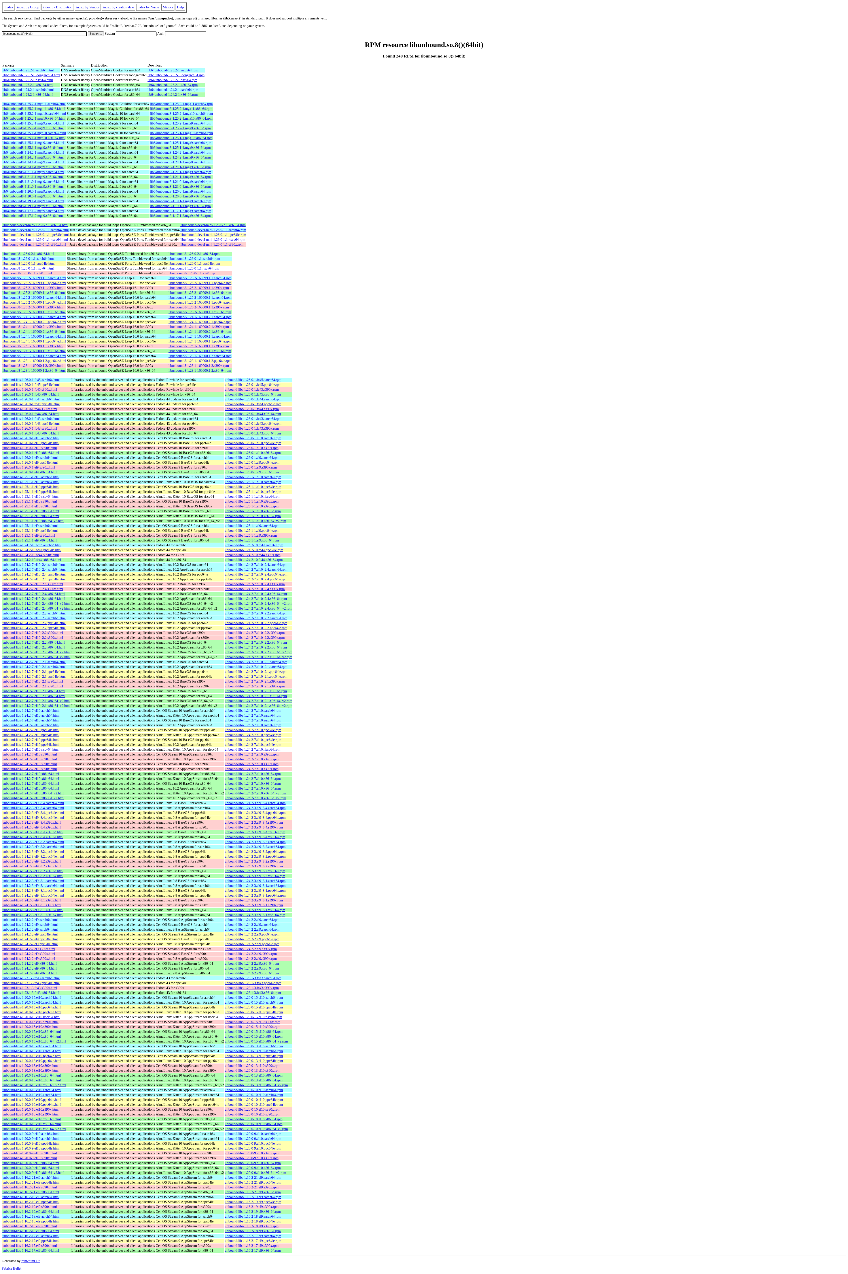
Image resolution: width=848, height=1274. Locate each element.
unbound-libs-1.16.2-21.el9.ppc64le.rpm (253, 1182)
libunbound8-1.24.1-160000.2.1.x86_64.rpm (199, 331)
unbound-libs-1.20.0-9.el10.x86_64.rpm (253, 1163)
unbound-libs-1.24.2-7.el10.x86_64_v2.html (33, 793)
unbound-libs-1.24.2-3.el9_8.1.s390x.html (31, 900)
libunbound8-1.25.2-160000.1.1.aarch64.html (34, 297)
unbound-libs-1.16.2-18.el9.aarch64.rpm (253, 1216)
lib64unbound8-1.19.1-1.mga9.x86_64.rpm (180, 206)
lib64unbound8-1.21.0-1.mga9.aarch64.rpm (180, 182)
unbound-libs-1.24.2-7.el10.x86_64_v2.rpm (255, 793)
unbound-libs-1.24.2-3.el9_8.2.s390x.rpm (254, 861)
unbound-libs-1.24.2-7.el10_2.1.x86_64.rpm (256, 691)
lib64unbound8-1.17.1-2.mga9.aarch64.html (33, 211)
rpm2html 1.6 (30, 1261)
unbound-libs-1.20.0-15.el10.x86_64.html (31, 1031)
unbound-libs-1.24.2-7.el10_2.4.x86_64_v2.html (36, 603)
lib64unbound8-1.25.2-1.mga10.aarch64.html (34, 113)
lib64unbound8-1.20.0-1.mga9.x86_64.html (33, 196)
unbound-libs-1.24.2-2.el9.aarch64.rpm (252, 920)
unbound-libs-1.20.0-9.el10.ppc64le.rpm (253, 1143)
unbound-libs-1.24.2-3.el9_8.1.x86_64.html (32, 910)
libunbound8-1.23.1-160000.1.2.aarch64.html (34, 356)
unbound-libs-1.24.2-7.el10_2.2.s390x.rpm (255, 633)
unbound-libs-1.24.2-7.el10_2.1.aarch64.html (34, 662)
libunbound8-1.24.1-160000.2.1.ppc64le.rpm (199, 322)
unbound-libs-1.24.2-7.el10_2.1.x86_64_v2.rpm (258, 701)
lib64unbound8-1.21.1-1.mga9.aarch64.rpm (180, 172)
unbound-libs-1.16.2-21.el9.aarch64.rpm (253, 1177)
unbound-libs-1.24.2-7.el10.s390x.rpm (251, 754)
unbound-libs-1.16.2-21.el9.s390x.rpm (251, 1187)
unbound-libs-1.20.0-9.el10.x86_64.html (30, 1163)
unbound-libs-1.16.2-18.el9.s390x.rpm (251, 1226)
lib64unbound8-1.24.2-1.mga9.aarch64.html (33, 152)
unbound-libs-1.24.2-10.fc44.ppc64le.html (31, 550)
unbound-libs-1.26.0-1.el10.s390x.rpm (251, 448)
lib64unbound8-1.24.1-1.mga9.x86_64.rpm (180, 167)
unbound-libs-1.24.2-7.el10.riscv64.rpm (252, 749)
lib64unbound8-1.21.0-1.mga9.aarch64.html (33, 182)
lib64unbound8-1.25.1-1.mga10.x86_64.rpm (181, 138)
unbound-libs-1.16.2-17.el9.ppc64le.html (30, 1241)
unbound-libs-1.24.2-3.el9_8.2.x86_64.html (32, 871)
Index (9, 7)
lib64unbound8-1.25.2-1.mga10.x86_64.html (33, 118)
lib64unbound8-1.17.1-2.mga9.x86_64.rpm (180, 216)
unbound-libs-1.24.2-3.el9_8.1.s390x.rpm (254, 900)
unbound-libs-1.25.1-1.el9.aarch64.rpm (252, 526)
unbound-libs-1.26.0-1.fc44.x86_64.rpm (253, 414)
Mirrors (168, 7)
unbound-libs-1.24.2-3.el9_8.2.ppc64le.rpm (255, 851)
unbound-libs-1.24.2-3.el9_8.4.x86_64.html (32, 832)
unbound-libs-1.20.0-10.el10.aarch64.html (31, 1090)
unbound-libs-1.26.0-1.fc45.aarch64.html (31, 380)
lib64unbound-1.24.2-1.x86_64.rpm (173, 94)
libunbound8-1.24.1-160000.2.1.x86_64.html (34, 331)
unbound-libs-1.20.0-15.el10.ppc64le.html (31, 1007)
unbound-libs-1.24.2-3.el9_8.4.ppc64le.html (33, 813)
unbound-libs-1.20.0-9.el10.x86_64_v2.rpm (255, 1173)
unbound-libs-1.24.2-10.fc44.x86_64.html (31, 560)
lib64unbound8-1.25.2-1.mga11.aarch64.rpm (181, 104)
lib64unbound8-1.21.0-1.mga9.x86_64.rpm (180, 186)
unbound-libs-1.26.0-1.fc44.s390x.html (29, 409)
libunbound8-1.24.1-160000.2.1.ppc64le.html (34, 322)
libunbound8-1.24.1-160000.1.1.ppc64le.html (34, 341)
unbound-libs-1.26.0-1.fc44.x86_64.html (30, 414)
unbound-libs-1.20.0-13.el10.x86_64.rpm (253, 1075)
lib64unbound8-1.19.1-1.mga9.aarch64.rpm (180, 201)
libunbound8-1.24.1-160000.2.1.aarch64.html (34, 317)
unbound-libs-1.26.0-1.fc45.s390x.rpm (252, 389)
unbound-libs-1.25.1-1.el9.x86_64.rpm (252, 540)
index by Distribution (57, 7)
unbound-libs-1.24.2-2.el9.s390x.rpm (251, 949)
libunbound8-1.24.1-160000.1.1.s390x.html (32, 346)
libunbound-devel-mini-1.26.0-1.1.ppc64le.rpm (213, 235)
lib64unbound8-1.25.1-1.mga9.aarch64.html (33, 143)
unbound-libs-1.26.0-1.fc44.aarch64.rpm (253, 399)
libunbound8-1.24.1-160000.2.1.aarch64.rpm (199, 317)
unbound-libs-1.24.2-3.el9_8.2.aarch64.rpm (255, 842)
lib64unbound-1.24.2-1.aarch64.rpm (173, 90)
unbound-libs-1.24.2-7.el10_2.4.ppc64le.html (34, 574)
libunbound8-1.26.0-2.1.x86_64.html (28, 254)
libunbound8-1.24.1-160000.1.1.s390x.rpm (198, 346)
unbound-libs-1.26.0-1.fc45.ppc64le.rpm (253, 384)
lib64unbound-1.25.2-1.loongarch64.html (31, 75)
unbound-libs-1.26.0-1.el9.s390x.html (28, 467)
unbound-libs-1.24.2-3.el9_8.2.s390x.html (31, 861)
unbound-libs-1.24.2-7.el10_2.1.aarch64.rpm (256, 662)
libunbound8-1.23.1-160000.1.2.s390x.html (32, 365)
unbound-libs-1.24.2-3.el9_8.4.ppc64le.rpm (255, 813)
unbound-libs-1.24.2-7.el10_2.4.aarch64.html (34, 564)
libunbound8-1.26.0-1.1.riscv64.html (28, 268)
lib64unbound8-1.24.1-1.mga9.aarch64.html (33, 162)
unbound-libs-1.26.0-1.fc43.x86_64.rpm (253, 433)
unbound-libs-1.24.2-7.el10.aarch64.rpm (253, 710)
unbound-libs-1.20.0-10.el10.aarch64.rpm (254, 1090)
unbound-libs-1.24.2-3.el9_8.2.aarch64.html (33, 842)
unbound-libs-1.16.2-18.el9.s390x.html (29, 1226)
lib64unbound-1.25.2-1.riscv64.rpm (172, 80)
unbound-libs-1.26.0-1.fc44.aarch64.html (31, 399)
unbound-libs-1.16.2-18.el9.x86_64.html (30, 1231)
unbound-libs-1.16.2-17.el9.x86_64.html (30, 1250)
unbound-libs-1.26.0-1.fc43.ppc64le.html (31, 423)
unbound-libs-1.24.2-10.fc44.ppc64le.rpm (254, 550)
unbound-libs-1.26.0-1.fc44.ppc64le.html (31, 404)
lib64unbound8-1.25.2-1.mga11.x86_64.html (33, 109)
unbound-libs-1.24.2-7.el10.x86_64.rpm (253, 774)
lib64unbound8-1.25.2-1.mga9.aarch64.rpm (180, 123)
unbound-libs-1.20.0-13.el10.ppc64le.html (31, 1056)
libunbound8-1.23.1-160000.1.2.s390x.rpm (198, 365)
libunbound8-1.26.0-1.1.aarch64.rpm (194, 258)
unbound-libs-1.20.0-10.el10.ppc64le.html (31, 1100)
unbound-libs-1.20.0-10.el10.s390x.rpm (252, 1109)
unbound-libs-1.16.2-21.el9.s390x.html (29, 1187)
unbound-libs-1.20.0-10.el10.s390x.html (30, 1109)
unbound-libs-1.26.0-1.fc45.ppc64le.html (31, 384)
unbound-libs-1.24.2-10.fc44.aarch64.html (31, 545)
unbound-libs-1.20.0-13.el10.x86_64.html (31, 1075)
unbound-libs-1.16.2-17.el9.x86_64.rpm (253, 1250)
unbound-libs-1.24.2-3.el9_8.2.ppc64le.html (33, 851)
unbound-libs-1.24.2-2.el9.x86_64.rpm (252, 963)
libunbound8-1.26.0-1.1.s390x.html (27, 273)
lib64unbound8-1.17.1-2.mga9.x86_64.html (33, 216)
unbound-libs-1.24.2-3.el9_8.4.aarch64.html (33, 803)
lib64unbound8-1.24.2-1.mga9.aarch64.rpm (180, 152)
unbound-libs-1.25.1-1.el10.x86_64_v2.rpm (255, 521)
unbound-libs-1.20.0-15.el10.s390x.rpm (252, 1022)
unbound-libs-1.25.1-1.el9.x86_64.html (29, 540)
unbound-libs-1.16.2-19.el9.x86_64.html (30, 1211)
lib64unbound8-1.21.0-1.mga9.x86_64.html (33, 186)
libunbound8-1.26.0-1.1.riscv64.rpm (193, 268)
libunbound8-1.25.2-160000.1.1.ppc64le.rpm (199, 302)
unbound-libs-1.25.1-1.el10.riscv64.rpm (252, 496)
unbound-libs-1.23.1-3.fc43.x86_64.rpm (253, 993)
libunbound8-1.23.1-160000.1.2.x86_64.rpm (199, 370)
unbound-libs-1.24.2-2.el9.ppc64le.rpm (252, 934)
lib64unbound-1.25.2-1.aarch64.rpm (173, 70)
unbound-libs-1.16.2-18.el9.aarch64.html (30, 1216)
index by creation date (118, 7)
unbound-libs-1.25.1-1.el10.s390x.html (29, 501)
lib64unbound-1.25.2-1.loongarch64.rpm (176, 75)
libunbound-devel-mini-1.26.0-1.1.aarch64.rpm (213, 230)
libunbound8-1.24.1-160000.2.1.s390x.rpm (198, 327)
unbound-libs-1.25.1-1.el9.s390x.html (28, 535)
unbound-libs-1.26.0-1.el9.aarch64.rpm (252, 457)
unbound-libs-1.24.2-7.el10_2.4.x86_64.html (33, 594)
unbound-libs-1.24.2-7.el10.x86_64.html (30, 774)
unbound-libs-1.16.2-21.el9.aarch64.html (30, 1177)
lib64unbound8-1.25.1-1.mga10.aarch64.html (34, 133)
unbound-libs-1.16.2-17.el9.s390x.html (29, 1245)
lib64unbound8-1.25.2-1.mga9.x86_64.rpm (180, 128)
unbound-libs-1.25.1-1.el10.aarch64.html (30, 477)
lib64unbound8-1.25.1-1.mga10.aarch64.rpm (181, 133)
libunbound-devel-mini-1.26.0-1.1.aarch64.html (35, 230)
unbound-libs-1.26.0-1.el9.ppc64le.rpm (252, 462)
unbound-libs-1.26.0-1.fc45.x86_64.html (30, 394)
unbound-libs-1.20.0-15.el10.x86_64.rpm (253, 1031)
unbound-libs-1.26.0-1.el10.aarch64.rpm (253, 438)
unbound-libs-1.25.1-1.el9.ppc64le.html (30, 530)
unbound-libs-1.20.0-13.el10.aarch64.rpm (254, 1046)
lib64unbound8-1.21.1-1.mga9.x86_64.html (33, 177)
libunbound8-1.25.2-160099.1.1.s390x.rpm (198, 288)
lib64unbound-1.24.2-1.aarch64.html (28, 90)
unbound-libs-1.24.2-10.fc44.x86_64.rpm (254, 560)
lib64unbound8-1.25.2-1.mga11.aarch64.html (34, 104)
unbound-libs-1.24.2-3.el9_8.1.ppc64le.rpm (255, 890)
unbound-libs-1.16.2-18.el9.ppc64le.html (30, 1221)
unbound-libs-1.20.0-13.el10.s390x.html (30, 1065)
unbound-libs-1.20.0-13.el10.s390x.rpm (252, 1065)
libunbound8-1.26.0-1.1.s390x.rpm (192, 273)
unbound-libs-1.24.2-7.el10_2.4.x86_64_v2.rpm (258, 603)
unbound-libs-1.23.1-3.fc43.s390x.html (29, 988)
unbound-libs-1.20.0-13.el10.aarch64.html (31, 1046)
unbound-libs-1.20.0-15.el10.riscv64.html (31, 1017)
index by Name (148, 7)
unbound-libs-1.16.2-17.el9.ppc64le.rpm (253, 1241)
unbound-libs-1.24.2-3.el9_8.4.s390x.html (31, 822)
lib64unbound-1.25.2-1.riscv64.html (27, 80)
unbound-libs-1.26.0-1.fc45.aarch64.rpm (253, 380)
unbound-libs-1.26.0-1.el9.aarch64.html (30, 457)
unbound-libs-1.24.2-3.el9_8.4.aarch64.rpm (255, 803)
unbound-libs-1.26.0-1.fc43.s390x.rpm (252, 428)
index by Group (28, 7)
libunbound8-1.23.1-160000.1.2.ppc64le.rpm (199, 361)
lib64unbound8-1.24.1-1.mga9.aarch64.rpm (180, 162)
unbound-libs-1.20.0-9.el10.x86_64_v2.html (33, 1173)
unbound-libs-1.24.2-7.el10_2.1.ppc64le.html (34, 671)
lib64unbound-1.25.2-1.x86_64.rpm (173, 85)
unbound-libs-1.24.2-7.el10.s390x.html (29, 754)
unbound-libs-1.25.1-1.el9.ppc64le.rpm (252, 530)
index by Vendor (87, 7)
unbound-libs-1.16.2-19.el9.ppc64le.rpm (253, 1202)
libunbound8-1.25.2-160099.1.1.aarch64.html (34, 278)
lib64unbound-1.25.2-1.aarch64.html (28, 70)
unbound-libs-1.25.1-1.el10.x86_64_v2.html (33, 521)
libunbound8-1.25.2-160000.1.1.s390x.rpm (198, 307)
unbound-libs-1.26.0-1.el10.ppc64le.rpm (253, 443)
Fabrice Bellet (11, 1268)
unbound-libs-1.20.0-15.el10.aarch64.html (31, 997)
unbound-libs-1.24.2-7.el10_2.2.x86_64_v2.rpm (258, 652)
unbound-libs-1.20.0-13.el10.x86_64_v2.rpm (256, 1085)
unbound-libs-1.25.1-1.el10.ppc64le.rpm (253, 487)
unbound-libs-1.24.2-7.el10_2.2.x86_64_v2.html (36, 652)
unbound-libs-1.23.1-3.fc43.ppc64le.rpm (253, 983)
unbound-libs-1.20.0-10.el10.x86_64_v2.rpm (256, 1129)
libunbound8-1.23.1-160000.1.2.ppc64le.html (34, 361)
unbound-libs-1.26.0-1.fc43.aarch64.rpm (253, 419)
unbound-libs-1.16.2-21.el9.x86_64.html (30, 1192)
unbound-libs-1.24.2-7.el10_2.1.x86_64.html (33, 691)
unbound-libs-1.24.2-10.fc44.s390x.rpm (252, 555)
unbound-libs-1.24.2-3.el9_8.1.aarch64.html (33, 881)
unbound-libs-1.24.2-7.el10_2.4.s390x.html (32, 584)
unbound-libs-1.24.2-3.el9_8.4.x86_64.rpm (255, 832)
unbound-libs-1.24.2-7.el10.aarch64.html (30, 710)
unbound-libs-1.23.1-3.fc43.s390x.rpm (252, 988)
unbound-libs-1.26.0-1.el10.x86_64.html (30, 453)
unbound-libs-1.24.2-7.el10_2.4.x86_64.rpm (256, 594)
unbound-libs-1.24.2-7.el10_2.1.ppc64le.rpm (256, 671)
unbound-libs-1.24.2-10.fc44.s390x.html (30, 555)
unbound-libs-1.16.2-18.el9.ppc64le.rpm (253, 1221)
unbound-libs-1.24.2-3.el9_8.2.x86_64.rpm (255, 871)
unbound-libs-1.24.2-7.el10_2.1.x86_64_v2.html (36, 701)
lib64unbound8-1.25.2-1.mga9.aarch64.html (33, 123)
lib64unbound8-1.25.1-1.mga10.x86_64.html (33, 138)
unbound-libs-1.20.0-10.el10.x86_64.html (31, 1119)
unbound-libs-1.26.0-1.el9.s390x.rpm (251, 467)
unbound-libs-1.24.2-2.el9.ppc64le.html (30, 934)
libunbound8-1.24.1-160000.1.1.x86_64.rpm (199, 351)
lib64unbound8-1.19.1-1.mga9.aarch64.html (33, 201)
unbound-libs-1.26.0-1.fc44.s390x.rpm (252, 409)
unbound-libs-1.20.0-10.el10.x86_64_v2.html (34, 1129)
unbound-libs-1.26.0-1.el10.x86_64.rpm (253, 453)
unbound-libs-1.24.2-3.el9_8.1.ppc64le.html (33, 890)
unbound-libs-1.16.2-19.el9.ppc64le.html (30, 1202)
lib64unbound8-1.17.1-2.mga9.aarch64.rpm (180, 211)
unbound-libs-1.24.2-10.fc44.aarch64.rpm (254, 545)
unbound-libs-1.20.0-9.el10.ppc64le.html (30, 1143)
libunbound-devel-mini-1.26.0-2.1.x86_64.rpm (213, 225)
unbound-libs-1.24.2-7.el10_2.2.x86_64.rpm (256, 642)
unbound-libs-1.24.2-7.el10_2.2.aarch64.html (34, 613)
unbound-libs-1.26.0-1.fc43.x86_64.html (30, 433)
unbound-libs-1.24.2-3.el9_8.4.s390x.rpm (254, 822)
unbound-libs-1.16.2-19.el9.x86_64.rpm (253, 1211)
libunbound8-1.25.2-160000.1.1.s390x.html (32, 307)
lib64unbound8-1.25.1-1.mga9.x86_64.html (33, 147)
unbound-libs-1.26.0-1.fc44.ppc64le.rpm (253, 404)
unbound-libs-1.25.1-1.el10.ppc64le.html (30, 487)
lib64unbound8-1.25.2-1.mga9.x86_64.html (33, 128)
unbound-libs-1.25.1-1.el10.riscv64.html (30, 496)
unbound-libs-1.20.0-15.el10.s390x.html (30, 1022)
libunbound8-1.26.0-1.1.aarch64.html (28, 258)
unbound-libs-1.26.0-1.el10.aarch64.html (30, 438)
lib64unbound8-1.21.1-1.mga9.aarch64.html (33, 172)
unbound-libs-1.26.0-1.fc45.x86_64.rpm (253, 394)
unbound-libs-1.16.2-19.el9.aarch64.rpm (253, 1197)
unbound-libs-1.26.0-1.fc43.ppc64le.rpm (253, 423)
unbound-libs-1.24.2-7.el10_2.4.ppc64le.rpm (256, 574)
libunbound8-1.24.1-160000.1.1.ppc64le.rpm (199, 341)
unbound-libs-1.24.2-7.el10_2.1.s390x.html (32, 681)
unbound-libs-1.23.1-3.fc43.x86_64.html (30, 993)
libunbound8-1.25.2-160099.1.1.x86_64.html (34, 293)
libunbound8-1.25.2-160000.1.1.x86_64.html (34, 312)
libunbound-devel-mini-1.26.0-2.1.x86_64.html (35, 225)
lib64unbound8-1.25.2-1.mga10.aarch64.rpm (181, 113)
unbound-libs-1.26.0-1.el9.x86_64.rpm (252, 472)
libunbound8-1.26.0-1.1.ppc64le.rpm (194, 263)
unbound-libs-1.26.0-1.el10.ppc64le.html (30, 443)
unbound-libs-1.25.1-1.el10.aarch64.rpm (253, 477)
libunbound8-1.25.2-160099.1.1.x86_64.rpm (199, 293)
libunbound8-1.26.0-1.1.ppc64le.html (28, 263)
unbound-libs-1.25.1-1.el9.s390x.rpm (251, 535)
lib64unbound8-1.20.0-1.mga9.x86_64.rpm (180, 196)
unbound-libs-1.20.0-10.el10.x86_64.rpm (253, 1119)
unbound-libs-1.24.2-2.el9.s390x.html (28, 949)
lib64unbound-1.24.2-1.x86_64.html (27, 94)
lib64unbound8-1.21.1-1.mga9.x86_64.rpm (180, 177)
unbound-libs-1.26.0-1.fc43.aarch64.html (31, 419)
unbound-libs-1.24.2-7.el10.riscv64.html (30, 749)
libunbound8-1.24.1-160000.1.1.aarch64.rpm (199, 336)
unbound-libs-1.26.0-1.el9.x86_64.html (29, 472)
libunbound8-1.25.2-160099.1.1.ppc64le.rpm (199, 283)
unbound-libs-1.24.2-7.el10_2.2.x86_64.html (33, 642)
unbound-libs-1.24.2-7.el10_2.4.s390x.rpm (255, 584)
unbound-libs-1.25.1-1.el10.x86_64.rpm (253, 511)
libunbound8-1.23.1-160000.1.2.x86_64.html (34, 370)
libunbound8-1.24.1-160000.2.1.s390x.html (32, 327)
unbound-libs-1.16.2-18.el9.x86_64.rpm (253, 1231)
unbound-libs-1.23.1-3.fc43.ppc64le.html (31, 983)
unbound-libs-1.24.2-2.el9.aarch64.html (30, 920)
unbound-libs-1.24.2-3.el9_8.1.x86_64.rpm (255, 910)
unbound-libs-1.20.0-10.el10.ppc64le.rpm (254, 1100)
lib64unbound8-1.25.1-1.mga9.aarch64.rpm (180, 143)
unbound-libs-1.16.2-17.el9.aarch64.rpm (253, 1236)
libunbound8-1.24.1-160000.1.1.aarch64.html (34, 336)
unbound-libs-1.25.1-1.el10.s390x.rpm (251, 501)
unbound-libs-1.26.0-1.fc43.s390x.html (29, 428)
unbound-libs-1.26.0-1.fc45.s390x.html (29, 389)
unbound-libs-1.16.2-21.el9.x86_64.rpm (253, 1192)
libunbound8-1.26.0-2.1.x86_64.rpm (194, 254)
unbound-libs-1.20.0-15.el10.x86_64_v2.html (34, 1041)
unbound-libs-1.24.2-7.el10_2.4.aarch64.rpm (256, 564)
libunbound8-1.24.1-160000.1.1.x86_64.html (34, 351)
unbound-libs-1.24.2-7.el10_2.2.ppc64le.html (34, 623)
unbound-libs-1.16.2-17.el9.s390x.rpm (251, 1245)
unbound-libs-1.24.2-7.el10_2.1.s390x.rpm (255, 681)
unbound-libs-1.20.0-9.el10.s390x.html (29, 1153)
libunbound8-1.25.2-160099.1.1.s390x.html (32, 288)
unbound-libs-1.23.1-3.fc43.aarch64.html (31, 978)
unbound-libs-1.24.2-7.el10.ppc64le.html (30, 730)
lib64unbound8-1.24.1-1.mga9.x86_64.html (33, 167)
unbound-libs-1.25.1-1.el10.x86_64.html (30, 511)
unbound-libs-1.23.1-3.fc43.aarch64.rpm (253, 978)
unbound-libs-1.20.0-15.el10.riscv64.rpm (253, 1017)
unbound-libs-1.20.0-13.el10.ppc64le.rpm (254, 1056)
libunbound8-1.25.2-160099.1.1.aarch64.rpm (199, 278)
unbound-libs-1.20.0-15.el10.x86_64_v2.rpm (256, 1041)
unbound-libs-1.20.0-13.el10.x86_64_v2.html (34, 1085)
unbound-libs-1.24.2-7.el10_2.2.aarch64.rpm (256, 613)
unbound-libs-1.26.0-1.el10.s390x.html (29, 448)
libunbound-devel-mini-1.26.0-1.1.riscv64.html (35, 239)
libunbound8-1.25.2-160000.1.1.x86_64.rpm (199, 312)
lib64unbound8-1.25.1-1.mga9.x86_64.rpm (180, 147)
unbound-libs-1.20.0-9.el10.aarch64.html (30, 1134)
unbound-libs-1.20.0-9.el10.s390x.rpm (251, 1153)
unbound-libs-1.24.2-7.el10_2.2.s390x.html (32, 633)
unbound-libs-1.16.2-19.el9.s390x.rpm (251, 1207)
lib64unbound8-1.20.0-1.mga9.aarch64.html (33, 191)
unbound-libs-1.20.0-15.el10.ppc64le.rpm (254, 1007)
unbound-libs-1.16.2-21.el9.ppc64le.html (30, 1182)
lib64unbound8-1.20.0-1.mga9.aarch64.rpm (180, 191)
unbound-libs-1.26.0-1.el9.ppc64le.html (30, 462)
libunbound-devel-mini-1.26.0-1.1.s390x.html (34, 244)
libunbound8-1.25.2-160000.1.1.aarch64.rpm (199, 297)
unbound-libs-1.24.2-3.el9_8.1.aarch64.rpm (255, 881)
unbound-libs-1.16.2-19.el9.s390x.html (29, 1207)
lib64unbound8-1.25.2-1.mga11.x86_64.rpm (181, 109)
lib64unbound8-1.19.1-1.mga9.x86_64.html (33, 206)
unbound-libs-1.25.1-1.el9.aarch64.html (30, 526)
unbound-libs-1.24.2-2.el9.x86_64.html (29, 963)
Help (180, 7)
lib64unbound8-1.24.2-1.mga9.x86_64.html (33, 157)
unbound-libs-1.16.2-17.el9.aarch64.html (30, 1236)
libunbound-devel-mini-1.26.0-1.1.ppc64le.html (35, 235)
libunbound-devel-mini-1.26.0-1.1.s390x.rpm (211, 244)
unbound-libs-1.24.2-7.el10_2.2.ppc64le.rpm (256, 623)
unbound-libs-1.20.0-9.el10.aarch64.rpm (253, 1134)
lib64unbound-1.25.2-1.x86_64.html (27, 85)
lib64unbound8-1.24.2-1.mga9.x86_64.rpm (180, 157)
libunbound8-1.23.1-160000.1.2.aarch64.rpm (199, 356)
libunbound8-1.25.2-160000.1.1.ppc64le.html (34, 302)
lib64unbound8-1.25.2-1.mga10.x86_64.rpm (181, 118)
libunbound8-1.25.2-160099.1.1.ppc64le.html (34, 283)
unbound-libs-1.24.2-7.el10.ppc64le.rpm (253, 730)
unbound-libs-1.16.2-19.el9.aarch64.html (30, 1197)
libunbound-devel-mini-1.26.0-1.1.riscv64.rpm (212, 239)
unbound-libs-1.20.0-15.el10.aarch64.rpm (254, 997)
